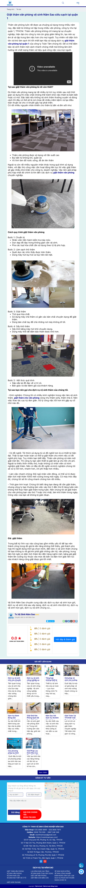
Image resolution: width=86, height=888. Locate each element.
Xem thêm (43, 772)
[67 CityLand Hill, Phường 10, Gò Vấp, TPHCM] (62, 791)
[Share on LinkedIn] (76, 621)
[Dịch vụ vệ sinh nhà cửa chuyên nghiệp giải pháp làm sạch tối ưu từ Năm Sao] (14, 670)
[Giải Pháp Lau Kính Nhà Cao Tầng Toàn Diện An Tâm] (33, 743)
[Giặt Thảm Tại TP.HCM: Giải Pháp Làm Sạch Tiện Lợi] (71, 708)
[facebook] (41, 861)
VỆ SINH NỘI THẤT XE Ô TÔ (16, 878)
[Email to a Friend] (71, 621)
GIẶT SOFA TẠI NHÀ (13, 882)
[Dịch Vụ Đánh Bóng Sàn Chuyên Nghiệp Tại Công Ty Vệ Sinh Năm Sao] (14, 708)
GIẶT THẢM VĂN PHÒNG (15, 871)
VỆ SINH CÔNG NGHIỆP (63, 873)
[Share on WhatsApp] (64, 621)
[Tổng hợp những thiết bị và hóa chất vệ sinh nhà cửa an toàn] (52, 670)
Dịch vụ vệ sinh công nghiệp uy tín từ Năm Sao (33, 680)
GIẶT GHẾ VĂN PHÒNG (38, 875)
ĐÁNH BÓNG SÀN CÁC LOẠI (64, 875)
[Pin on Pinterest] (74, 621)
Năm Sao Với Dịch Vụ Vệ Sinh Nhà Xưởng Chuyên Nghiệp (52, 719)
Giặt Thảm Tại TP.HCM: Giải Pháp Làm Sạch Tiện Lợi (71, 719)
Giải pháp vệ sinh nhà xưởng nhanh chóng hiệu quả (71, 681)
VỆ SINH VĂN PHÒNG (14, 873)
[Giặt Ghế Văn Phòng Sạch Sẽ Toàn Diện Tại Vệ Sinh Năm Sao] (33, 708)
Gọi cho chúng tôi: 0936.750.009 (30, 814)
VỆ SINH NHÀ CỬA (13, 875)
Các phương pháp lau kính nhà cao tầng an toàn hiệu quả (14, 754)
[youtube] (45, 861)
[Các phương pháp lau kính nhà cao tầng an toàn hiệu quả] (14, 743)
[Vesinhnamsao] (10, 3)
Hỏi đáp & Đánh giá (65, 639)
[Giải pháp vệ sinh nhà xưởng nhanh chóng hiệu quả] (71, 670)
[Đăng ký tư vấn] (81, 871)
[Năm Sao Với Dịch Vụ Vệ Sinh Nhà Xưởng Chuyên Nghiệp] (52, 708)
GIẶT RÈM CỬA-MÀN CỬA (40, 878)
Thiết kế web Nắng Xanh (50, 886)
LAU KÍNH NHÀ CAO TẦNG (40, 871)
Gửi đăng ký (16, 812)
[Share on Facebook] (66, 621)
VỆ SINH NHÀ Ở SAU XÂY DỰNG (42, 873)
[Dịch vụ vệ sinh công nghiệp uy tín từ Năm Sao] (33, 670)
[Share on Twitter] (69, 621)
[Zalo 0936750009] (81, 865)
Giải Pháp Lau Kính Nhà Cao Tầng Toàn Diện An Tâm (33, 754)
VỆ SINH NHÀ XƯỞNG (62, 871)
